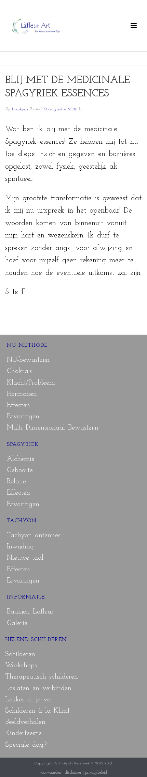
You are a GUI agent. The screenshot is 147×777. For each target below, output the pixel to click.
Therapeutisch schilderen (41, 676)
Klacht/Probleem (31, 382)
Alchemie (21, 459)
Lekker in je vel (28, 699)
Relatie (16, 481)
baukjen (20, 109)
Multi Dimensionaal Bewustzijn (52, 427)
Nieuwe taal (25, 558)
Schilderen (20, 654)
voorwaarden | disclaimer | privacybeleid (73, 773)
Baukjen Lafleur (30, 611)
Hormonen (22, 394)
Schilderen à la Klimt (37, 711)
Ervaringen (23, 416)
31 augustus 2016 (60, 109)
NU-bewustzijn (28, 360)
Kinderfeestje (23, 733)
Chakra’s (19, 371)
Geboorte (20, 470)
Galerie (17, 623)
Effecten (18, 405)
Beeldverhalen (25, 722)
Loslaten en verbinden (38, 688)
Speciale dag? (26, 745)
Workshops (21, 665)
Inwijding (20, 546)
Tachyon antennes (34, 535)
